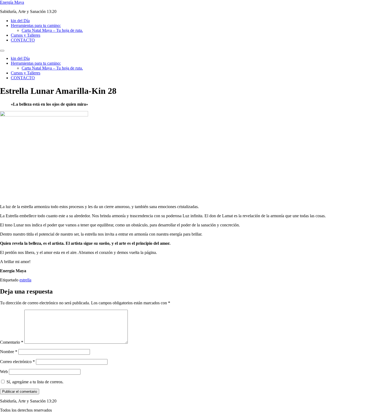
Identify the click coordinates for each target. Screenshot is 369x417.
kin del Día (20, 20)
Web (4, 371)
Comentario (11, 342)
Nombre (8, 351)
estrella (25, 280)
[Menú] (2, 50)
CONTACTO (23, 40)
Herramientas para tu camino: (36, 25)
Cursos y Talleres (25, 35)
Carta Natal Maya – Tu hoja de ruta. (52, 30)
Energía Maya (12, 2)
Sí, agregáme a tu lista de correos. (34, 382)
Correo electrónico (17, 361)
